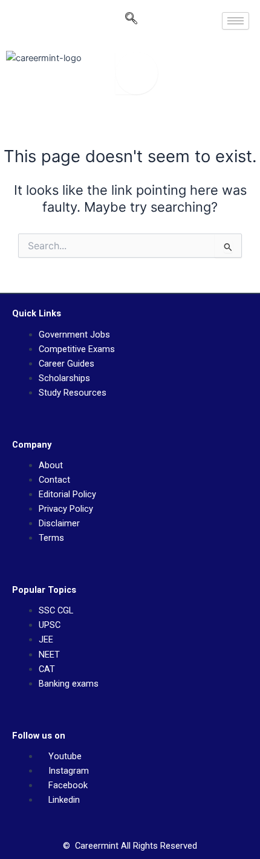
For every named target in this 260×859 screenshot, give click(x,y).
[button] (131, 21)
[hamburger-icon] (235, 21)
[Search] (136, 73)
